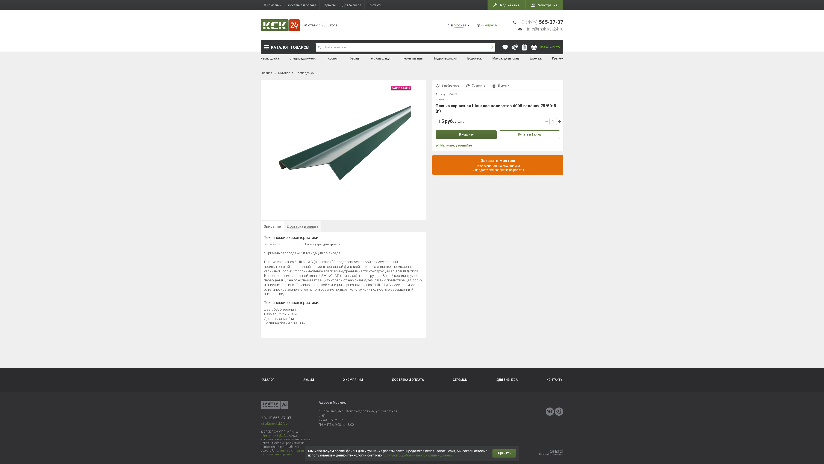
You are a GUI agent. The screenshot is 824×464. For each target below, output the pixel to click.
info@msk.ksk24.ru (545, 29)
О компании (353, 380)
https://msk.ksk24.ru (275, 435)
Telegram (559, 412)
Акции (308, 380)
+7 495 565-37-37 (331, 420)
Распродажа (305, 73)
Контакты (555, 380)
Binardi (556, 451)
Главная (266, 73)
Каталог (290, 47)
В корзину (466, 134)
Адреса (491, 25)
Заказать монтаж (498, 164)
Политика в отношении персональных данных (284, 452)
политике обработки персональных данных (418, 455)
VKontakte (550, 412)
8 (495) (542, 22)
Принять (504, 453)
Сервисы (460, 380)
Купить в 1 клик (529, 134)
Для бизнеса (507, 380)
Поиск (492, 47)
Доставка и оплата (408, 380)
